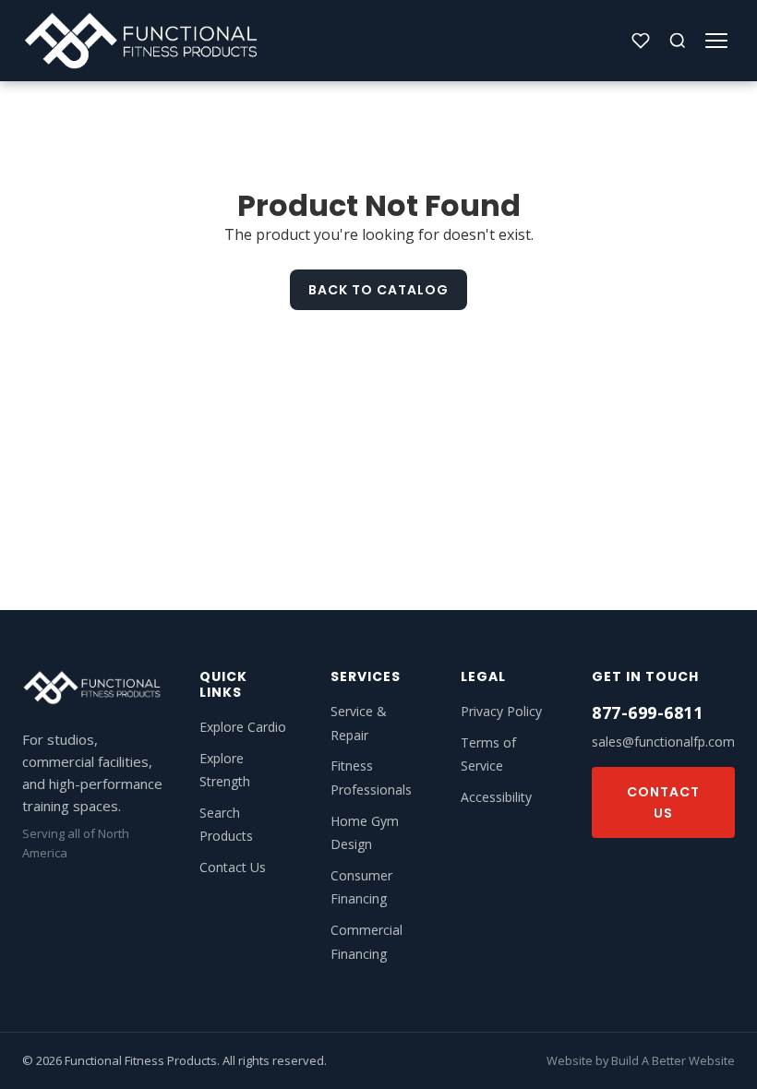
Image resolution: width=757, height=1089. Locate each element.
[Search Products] (677, 40)
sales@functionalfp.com (663, 741)
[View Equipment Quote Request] (640, 40)
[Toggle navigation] (716, 40)
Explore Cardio (242, 727)
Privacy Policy (501, 711)
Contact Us (232, 867)
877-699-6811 (647, 712)
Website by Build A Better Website (641, 1060)
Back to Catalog (378, 290)
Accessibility (496, 797)
